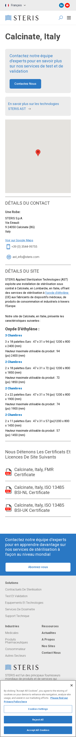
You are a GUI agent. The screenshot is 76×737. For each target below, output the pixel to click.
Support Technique (17, 616)
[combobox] (15, 5)
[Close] (72, 685)
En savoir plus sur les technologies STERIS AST (33, 106)
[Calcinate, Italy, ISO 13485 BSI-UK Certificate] (8, 507)
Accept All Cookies (38, 730)
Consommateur (15, 649)
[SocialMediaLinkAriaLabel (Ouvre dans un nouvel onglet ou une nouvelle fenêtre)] (61, 5)
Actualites (49, 632)
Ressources (50, 626)
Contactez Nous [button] (25, 83)
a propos (48, 639)
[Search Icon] (61, 17)
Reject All (38, 719)
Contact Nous (51, 652)
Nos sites (48, 646)
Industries (12, 626)
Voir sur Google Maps (19, 240)
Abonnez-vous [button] (38, 567)
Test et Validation (16, 596)
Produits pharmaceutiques (16, 641)
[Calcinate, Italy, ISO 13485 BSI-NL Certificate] (8, 490)
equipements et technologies (24, 602)
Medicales (11, 632)
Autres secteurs (15, 655)
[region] (38, 708)
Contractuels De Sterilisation (23, 589)
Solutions (11, 582)
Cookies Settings (38, 709)
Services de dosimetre (20, 609)
